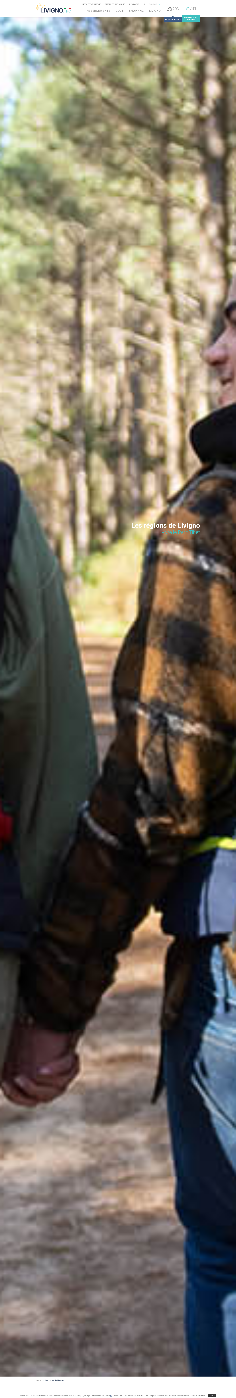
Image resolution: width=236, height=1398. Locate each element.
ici (111, 1396)
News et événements (91, 4)
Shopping (136, 10)
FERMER (212, 1396)
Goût (119, 10)
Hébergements (98, 10)
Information (134, 4)
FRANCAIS (153, 4)
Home (38, 1380)
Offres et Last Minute (115, 4)
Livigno (155, 10)
